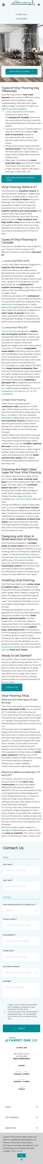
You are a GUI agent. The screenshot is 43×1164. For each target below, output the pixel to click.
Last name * (8, 880)
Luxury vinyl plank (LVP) (16, 112)
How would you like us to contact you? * (19, 904)
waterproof (6, 830)
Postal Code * (8, 951)
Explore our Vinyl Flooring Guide (20, 179)
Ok (21, 1155)
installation (6, 418)
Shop (8, 1107)
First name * (8, 864)
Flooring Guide (21, 28)
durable (16, 196)
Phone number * (10, 919)
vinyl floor (20, 499)
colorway (22, 557)
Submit (21, 1028)
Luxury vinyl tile (8, 331)
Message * (7, 981)
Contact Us (12, 687)
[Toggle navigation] (3, 4)
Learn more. (16, 1151)
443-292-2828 (21, 19)
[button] (30, 4)
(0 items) (39, 4)
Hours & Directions (21, 1058)
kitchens (14, 746)
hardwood (6, 647)
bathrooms (6, 304)
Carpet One (6, 28)
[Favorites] (34, 4)
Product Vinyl (11, 31)
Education (10, 1128)
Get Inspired (11, 1117)
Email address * (9, 935)
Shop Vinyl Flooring (19, 71)
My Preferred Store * (11, 966)
